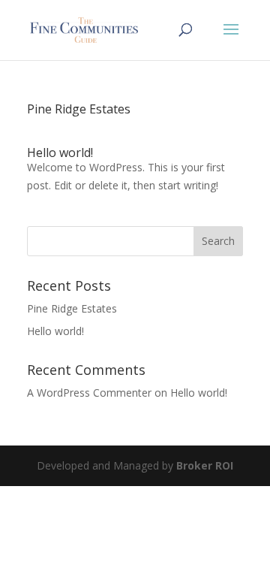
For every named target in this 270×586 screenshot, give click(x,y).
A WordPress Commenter (89, 392)
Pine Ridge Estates (78, 109)
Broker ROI (204, 465)
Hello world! (60, 152)
